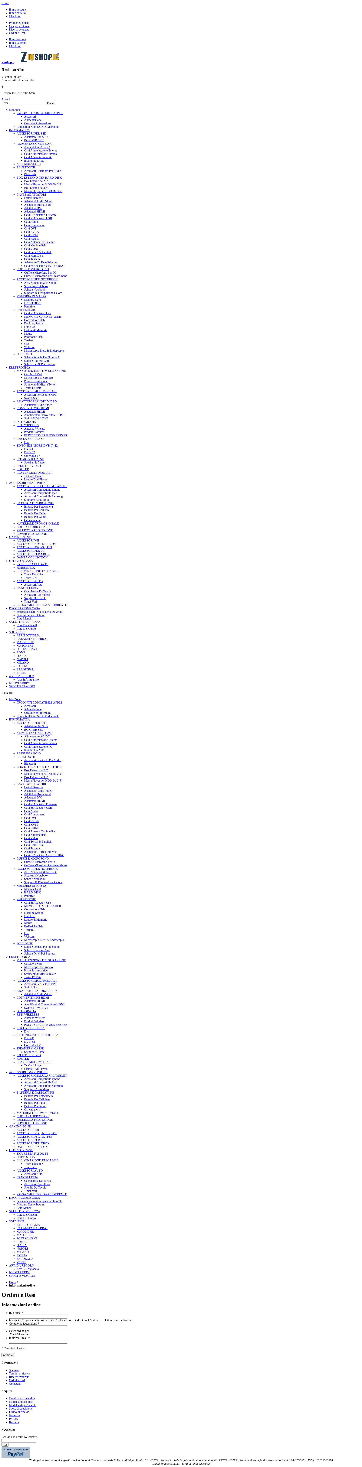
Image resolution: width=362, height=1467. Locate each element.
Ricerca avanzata (19, 29)
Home (5, 3)
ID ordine (16, 1312)
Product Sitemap (19, 22)
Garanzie (14, 1415)
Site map (14, 1370)
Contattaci (15, 1383)
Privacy (13, 1418)
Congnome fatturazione (24, 1323)
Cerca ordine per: (19, 1330)
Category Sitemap (19, 26)
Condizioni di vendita (22, 1398)
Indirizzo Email (19, 1337)
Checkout (15, 16)
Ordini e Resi (17, 32)
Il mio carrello (17, 13)
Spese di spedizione (20, 1408)
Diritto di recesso (19, 1411)
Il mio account (17, 9)
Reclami (14, 1422)
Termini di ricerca (19, 1373)
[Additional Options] (16, 1457)
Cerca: (5, 103)
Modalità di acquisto (21, 1401)
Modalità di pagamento (22, 1405)
